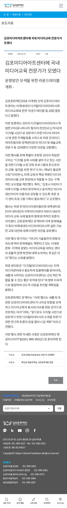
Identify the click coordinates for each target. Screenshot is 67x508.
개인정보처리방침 (11, 395)
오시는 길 (40, 400)
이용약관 (7, 400)
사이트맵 (51, 400)
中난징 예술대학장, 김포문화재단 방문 (37, 362)
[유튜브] (20, 431)
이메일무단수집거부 (23, 400)
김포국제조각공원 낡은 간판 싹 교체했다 (38, 355)
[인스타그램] (27, 431)
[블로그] (12, 431)
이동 (59, 408)
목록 (56, 380)
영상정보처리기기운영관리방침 (36, 395)
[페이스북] (35, 431)
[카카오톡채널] (5, 431)
